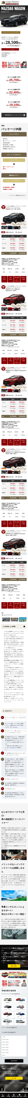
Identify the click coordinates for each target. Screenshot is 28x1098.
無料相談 (2, 1096)
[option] (6, 619)
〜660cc (3, 1036)
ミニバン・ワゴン (7, 1009)
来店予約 (25, 1096)
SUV (8, 1016)
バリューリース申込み (10, 49)
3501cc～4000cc (5, 1052)
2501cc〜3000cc (5, 1047)
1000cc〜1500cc (5, 1039)
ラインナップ (16, 1082)
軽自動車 (7, 1002)
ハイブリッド (20, 1002)
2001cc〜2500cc (5, 1044)
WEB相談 (8, 1096)
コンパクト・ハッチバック (20, 1009)
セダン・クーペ (20, 1016)
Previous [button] (2, 619)
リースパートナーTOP (7, 1082)
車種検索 (26, 1090)
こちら (15, 727)
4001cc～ (4, 1055)
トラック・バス (20, 1023)
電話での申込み (19, 1096)
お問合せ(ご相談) (23, 278)
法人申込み (4, 278)
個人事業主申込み (17, 279)
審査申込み (14, 1096)
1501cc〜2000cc (5, 1042)
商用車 (7, 1023)
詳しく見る (14, 966)
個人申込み (10, 278)
